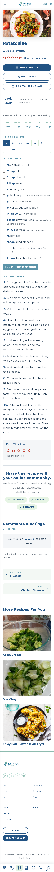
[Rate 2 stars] (9, 58)
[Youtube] (23, 775)
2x (13, 143)
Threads (29, 507)
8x (13, 149)
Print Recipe (28, 67)
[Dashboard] (4, 868)
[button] (5, 4)
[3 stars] (18, 450)
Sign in (47, 3)
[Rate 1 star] (5, 58)
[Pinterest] (17, 775)
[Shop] (40, 868)
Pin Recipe (28, 76)
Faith (5, 785)
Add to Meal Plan (29, 86)
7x (6, 149)
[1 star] (8, 450)
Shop (35, 797)
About (6, 807)
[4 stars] (24, 450)
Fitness (6, 791)
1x (6, 143)
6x (42, 143)
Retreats (37, 785)
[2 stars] (13, 450)
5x (35, 143)
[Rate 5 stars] (20, 58)
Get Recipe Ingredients (22, 266)
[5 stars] (29, 450)
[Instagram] (5, 775)
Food (5, 797)
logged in (29, 539)
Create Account (15, 838)
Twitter (41, 499)
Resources (38, 791)
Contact (7, 813)
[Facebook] (11, 775)
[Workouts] (12, 868)
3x (20, 143)
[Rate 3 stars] (12, 58)
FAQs (35, 807)
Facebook (18, 499)
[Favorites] (33, 868)
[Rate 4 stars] (16, 58)
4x (27, 143)
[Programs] (26, 868)
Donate (7, 819)
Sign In (16, 830)
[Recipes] (19, 868)
